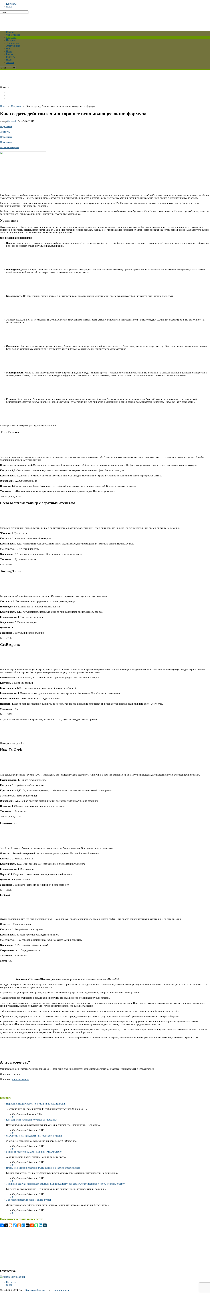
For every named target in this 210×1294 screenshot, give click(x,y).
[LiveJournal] (45, 1225)
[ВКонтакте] (2, 1225)
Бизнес (9, 54)
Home (3, 106)
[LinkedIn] (40, 1225)
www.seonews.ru (20, 1079)
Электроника (13, 45)
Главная (10, 32)
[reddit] (32, 1225)
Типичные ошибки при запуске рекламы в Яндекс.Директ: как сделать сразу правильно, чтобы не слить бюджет (65, 1183)
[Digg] (28, 1225)
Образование (13, 34)
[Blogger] (10, 1225)
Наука (9, 59)
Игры (9, 51)
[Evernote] (36, 1225)
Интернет (11, 40)
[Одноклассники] (19, 1225)
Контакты (11, 3)
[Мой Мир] (23, 1225)
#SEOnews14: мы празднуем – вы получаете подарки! (34, 1135)
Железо (10, 62)
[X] (6, 1225)
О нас (9, 6)
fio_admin (12, 121)
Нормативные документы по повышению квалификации (36, 1103)
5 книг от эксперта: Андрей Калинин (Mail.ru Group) (33, 1151)
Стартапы (11, 37)
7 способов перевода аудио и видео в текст (28, 1199)
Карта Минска (61, 1290)
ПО (8, 48)
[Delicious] (15, 1225)
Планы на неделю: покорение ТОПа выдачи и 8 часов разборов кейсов (43, 1167)
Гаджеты (10, 57)
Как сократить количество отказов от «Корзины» (32, 1119)
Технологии (12, 43)
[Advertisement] (74, 21)
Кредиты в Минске (35, 1290)
